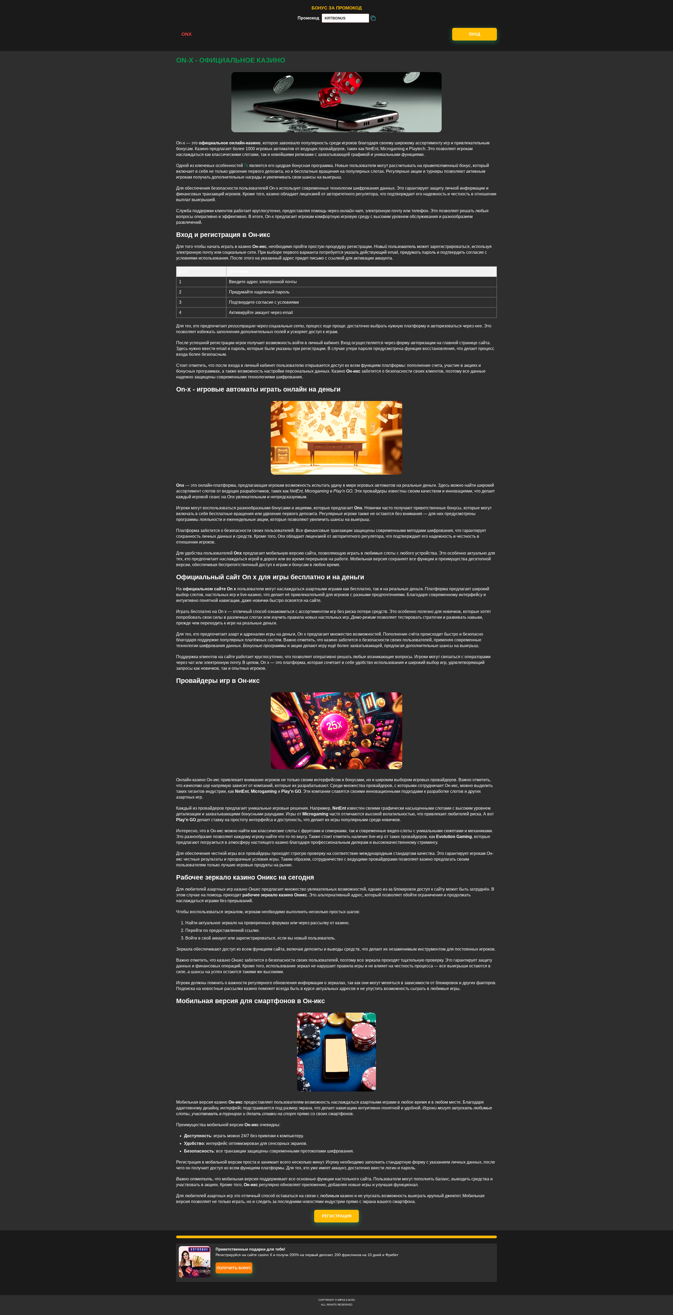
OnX (186, 34)
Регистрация (336, 1216)
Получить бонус (234, 1268)
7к (246, 165)
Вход (474, 34)
